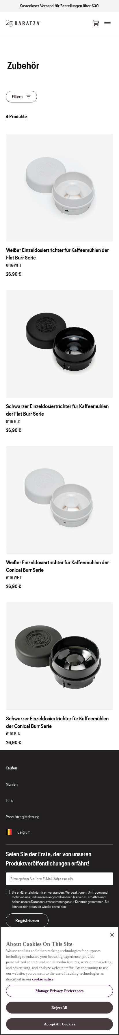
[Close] (112, 934)
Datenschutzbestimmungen (50, 901)
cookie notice (42, 979)
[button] (96, 23)
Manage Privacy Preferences (59, 991)
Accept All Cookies (59, 1024)
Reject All (59, 1007)
